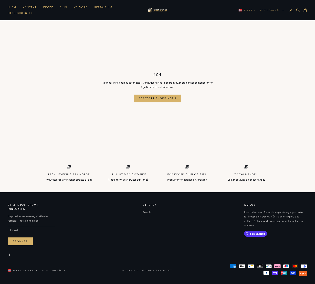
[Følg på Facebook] (9, 254)
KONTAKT (30, 7)
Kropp (48, 7)
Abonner (20, 241)
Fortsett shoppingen (157, 98)
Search (147, 212)
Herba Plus (103, 7)
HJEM (12, 7)
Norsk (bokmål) (270, 10)
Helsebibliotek (20, 12)
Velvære (80, 7)
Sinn (63, 7)
